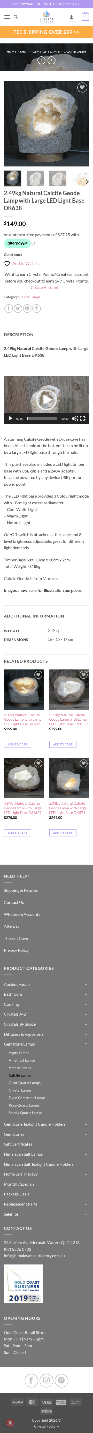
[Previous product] (52, 60)
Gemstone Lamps (46, 52)
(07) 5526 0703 (17, 1249)
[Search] (16, 17)
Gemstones (14, 1134)
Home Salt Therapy (21, 1173)
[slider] (42, 418)
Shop (24, 52)
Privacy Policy (16, 950)
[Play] (11, 418)
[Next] (81, 123)
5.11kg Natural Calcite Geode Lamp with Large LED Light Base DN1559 (68, 719)
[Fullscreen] (83, 418)
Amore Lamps (20, 1067)
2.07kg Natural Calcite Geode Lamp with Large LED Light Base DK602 (22, 719)
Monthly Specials (19, 1184)
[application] (46, 400)
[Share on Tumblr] (36, 308)
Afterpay (12, 926)
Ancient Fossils (17, 984)
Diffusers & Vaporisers (24, 1034)
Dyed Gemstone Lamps (27, 1097)
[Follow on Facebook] (31, 1381)
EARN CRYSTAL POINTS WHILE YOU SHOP (46, 4)
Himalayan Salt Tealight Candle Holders (39, 1164)
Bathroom (13, 994)
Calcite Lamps (75, 52)
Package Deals (16, 1193)
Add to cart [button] (18, 744)
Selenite (11, 1213)
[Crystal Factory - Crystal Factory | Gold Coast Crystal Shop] (46, 17)
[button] (7, 17)
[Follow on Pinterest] (61, 1381)
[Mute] (75, 418)
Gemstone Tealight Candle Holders (35, 1124)
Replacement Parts (20, 1203)
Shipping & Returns (21, 890)
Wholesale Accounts (22, 914)
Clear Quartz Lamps (25, 1082)
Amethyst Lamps (22, 1060)
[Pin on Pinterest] (27, 308)
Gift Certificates (18, 1143)
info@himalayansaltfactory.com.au (34, 1255)
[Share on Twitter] (18, 308)
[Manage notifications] (10, 1423)
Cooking (11, 1004)
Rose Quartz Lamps (24, 1105)
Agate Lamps (19, 1052)
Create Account (45, 287)
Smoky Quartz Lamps (25, 1112)
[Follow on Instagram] (46, 1381)
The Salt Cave (16, 938)
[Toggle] (86, 984)
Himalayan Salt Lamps (23, 1154)
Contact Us (14, 902)
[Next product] (41, 60)
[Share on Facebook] (8, 308)
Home (11, 52)
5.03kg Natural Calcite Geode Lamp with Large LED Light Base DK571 (68, 807)
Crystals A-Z (15, 1013)
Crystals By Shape (20, 1024)
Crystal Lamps (20, 1090)
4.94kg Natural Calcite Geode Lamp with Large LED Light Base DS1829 (22, 807)
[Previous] (12, 123)
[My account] (71, 17)
